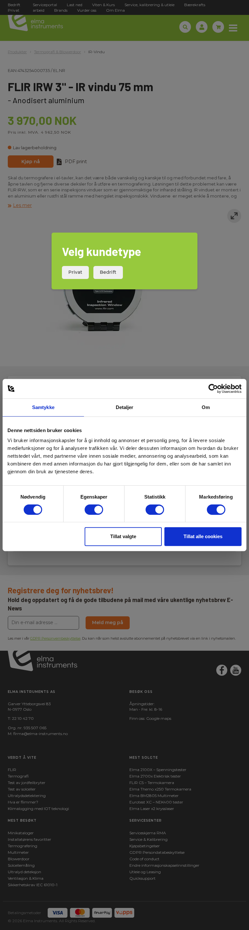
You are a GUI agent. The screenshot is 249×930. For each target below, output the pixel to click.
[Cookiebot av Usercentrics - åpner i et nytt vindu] (213, 388)
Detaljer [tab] (125, 407)
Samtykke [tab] (43, 407)
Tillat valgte (123, 536)
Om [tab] (206, 407)
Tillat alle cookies (203, 536)
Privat (75, 272)
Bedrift (108, 272)
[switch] (94, 509)
